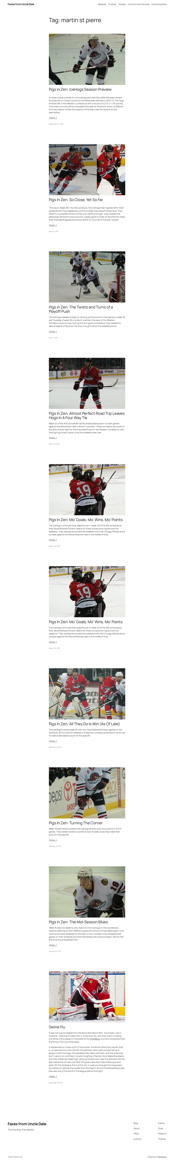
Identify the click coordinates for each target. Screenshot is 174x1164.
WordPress (162, 1157)
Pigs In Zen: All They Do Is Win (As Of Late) (84, 724)
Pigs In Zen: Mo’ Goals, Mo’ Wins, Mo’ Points (86, 519)
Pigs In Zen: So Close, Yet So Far (76, 200)
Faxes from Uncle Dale (21, 4)
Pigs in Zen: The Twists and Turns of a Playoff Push (81, 309)
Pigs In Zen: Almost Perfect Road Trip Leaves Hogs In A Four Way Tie (87, 415)
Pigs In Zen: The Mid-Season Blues (78, 922)
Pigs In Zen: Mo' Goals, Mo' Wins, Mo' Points (86, 622)
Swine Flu (57, 1027)
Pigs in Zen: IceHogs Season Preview (80, 89)
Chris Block (94, 1038)
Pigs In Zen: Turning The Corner (76, 823)
